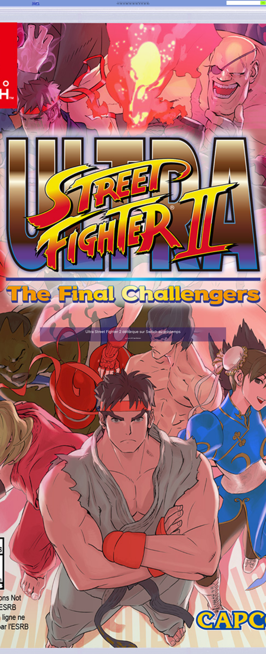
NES (121, 3)
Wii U (148, 3)
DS (139, 3)
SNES (127, 3)
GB (124, 3)
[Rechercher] (263, 3)
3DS (145, 3)
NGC (137, 3)
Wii (142, 3)
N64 (130, 3)
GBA (133, 3)
